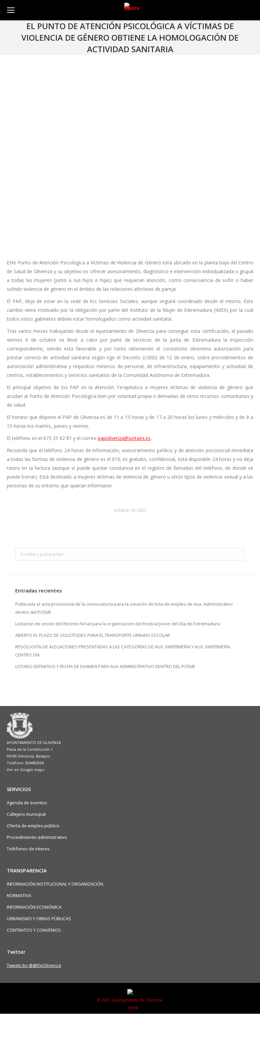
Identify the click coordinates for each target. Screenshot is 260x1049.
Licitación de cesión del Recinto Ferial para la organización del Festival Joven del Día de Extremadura (117, 624)
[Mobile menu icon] (11, 10)
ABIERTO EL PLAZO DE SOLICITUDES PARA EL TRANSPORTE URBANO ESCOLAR (92, 635)
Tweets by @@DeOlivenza (34, 965)
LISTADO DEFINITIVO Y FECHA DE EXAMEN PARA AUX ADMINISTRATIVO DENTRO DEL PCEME (105, 666)
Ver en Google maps (25, 769)
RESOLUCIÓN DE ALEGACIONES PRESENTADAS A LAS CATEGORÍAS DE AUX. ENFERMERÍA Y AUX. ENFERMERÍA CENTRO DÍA (122, 651)
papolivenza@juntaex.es (124, 438)
